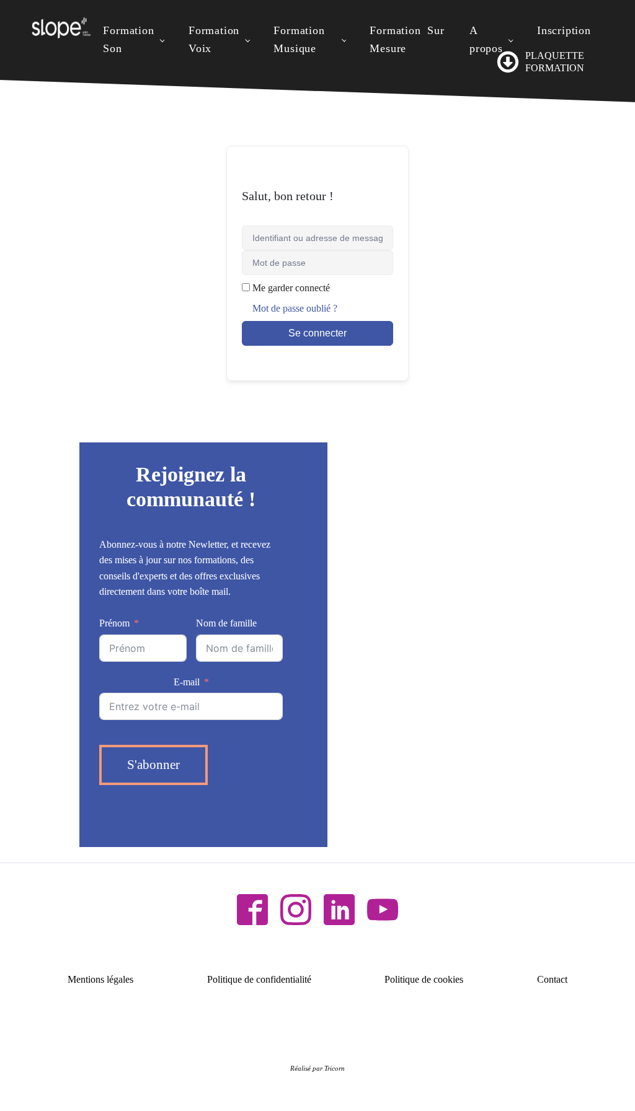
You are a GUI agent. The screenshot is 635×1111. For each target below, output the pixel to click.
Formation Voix (214, 39)
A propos (486, 39)
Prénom (114, 623)
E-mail (187, 682)
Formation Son (128, 39)
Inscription (564, 30)
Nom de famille (226, 623)
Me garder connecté (291, 288)
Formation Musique (298, 39)
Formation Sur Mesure (407, 39)
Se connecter (317, 333)
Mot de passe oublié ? (294, 308)
